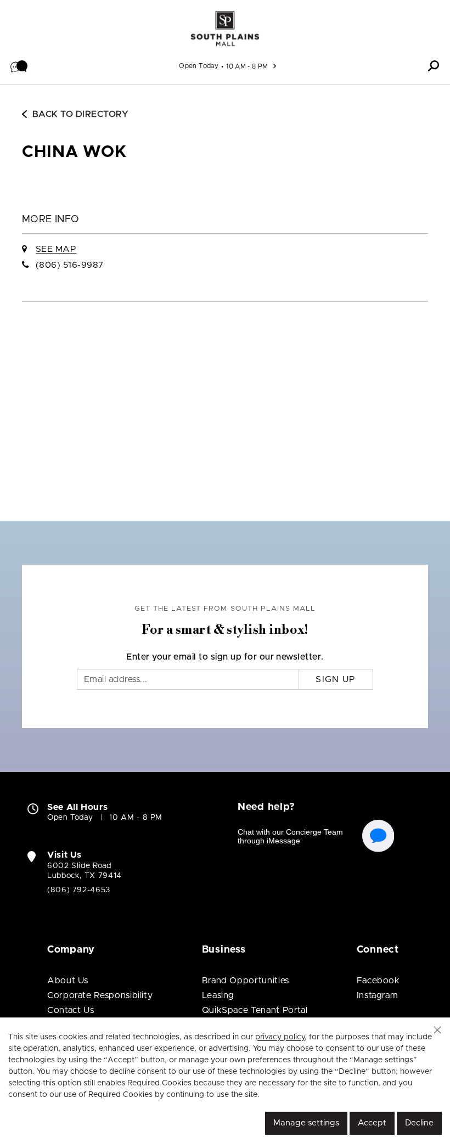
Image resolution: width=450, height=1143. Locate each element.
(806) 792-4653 (78, 890)
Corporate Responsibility (100, 995)
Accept (372, 1123)
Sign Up (336, 679)
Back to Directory (80, 114)
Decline (419, 1123)
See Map (56, 249)
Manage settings (306, 1123)
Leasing (218, 995)
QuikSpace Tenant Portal (255, 1010)
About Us (67, 980)
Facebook (378, 980)
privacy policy (280, 1037)
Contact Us (70, 1010)
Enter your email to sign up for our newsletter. (225, 656)
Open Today (198, 66)
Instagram (377, 995)
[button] (19, 65)
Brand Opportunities (245, 980)
